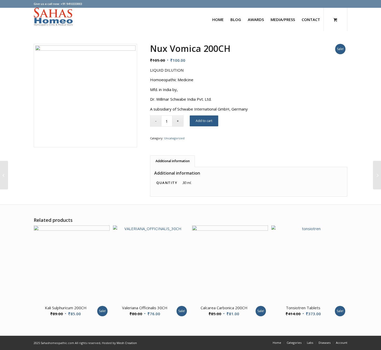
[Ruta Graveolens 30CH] (377, 175)
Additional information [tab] (173, 161)
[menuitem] (218, 19)
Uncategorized (174, 138)
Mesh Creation (127, 343)
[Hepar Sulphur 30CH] (4, 175)
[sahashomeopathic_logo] (53, 19)
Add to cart (204, 121)
